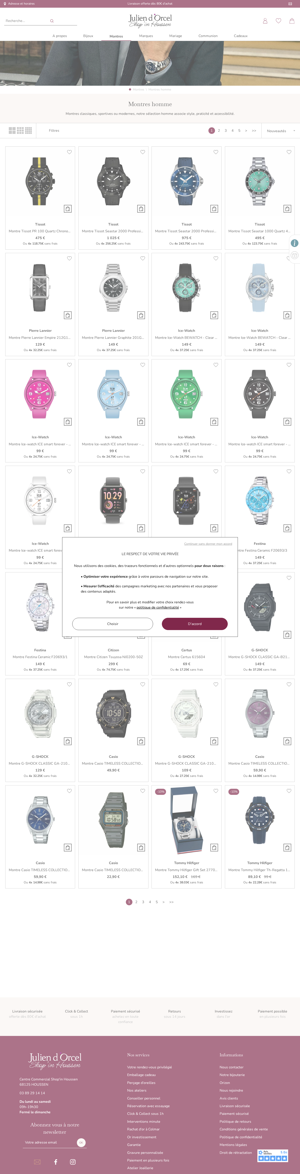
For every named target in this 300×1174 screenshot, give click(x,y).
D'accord (195, 624)
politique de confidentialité (158, 607)
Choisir (112, 624)
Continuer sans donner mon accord (208, 544)
